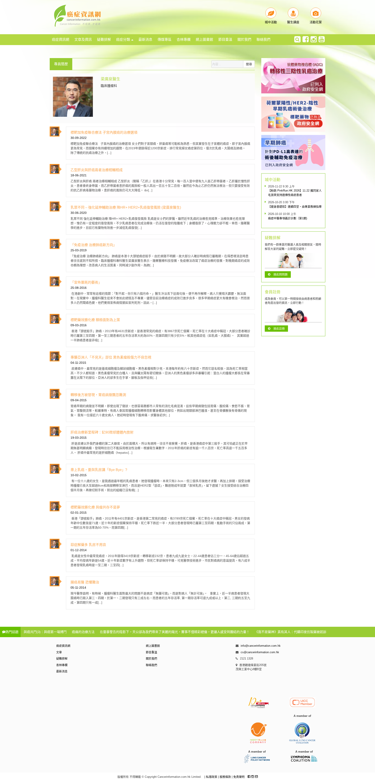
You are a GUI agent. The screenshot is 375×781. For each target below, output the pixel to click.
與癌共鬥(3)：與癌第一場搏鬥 (45, 632)
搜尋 (249, 64)
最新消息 (145, 39)
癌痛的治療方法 (83, 632)
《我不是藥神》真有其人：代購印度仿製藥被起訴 (290, 632)
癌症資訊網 (60, 39)
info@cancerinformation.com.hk (261, 645)
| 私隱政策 (211, 776)
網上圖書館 (204, 39)
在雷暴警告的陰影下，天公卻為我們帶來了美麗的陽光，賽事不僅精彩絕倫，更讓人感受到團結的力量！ (175, 632)
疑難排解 (104, 39)
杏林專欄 (184, 39)
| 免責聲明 (238, 776)
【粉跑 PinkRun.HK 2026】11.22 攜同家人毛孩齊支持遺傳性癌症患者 (295, 192)
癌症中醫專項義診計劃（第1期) (287, 218)
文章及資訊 (83, 39)
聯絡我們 (263, 39)
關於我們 (244, 39)
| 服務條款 (225, 776)
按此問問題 (280, 274)
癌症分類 (123, 39)
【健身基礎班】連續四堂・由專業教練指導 (295, 206)
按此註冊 (279, 328)
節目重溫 (225, 39)
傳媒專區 (164, 39)
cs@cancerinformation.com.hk (260, 652)
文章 (59, 652)
